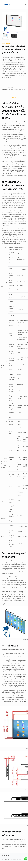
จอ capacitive (9, 87)
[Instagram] (6, 855)
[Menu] (25, 4)
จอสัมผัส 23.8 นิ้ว (9, 89)
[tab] (14, 97)
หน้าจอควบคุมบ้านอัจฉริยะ (19, 89)
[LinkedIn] (8, 855)
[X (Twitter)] (4, 855)
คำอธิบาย (14, 97)
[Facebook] (2, 855)
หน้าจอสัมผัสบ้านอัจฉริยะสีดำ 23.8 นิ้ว (10, 91)
